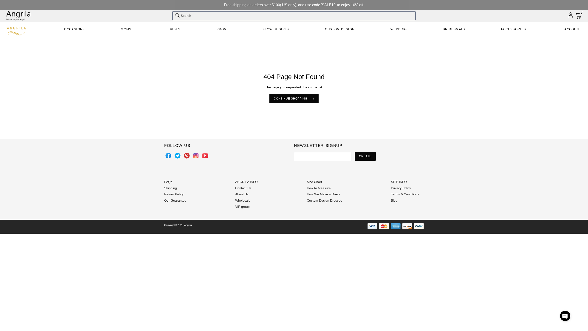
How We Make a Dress (323, 194)
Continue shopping (290, 98)
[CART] (579, 16)
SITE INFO (399, 182)
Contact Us (243, 188)
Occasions (74, 29)
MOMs (126, 29)
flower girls (276, 29)
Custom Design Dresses (324, 200)
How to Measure (319, 188)
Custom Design (339, 29)
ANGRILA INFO (246, 182)
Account (572, 29)
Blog (394, 200)
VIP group (242, 206)
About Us (242, 194)
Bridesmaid (454, 29)
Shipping (170, 188)
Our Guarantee (175, 200)
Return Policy (174, 194)
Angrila (188, 225)
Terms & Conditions (405, 194)
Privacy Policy (401, 188)
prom (222, 29)
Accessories (513, 29)
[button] (565, 316)
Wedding (398, 29)
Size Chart (314, 182)
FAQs (168, 182)
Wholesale (242, 200)
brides (174, 29)
